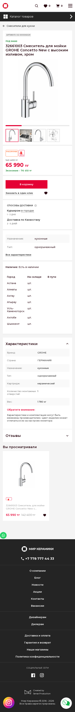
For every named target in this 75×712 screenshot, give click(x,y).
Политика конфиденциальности (37, 656)
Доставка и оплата (37, 635)
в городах (27, 210)
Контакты (37, 598)
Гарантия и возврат (37, 642)
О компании (37, 570)
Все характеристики (18, 254)
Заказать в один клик (19, 193)
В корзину (26, 184)
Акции (37, 591)
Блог (37, 577)
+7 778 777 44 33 (39, 559)
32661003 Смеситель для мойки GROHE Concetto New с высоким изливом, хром (25, 507)
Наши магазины (37, 649)
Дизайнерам (37, 617)
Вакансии (37, 605)
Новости (37, 584)
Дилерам (37, 624)
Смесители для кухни (21, 26)
